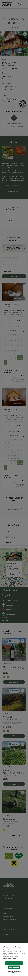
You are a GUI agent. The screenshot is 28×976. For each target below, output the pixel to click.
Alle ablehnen (14, 967)
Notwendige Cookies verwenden (14, 972)
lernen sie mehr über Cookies (9, 958)
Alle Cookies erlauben (14, 963)
